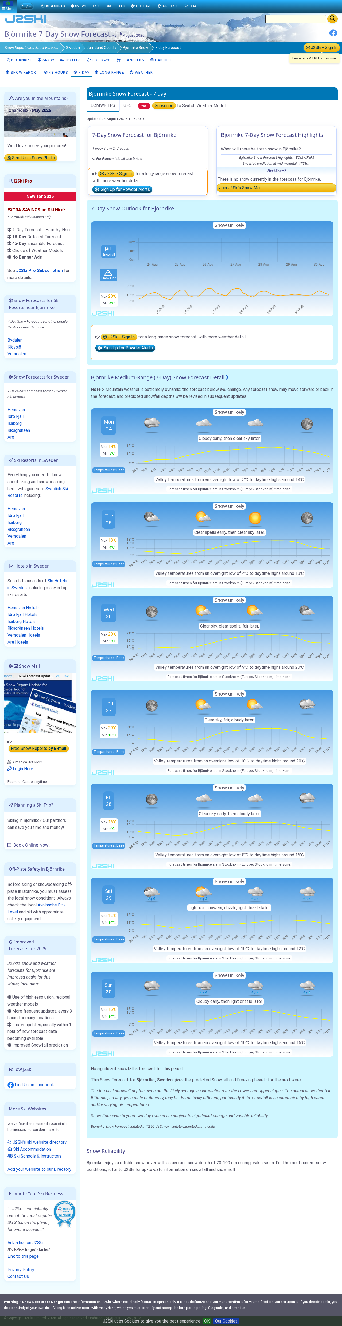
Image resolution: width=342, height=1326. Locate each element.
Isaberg (14, 423)
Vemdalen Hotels (23, 635)
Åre (10, 437)
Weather (143, 72)
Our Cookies (226, 1321)
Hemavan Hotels (23, 607)
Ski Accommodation (31, 1149)
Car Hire (163, 60)
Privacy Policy (20, 1269)
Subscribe (164, 105)
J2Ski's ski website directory (39, 1142)
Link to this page (23, 1256)
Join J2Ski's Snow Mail (240, 187)
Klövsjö (14, 347)
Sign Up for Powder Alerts (124, 189)
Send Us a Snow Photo (33, 158)
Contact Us (18, 1276)
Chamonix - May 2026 (30, 110)
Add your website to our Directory (39, 1169)
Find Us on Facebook (34, 1084)
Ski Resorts (54, 6)
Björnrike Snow (135, 48)
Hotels (73, 60)
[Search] (332, 18)
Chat (193, 6)
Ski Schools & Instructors (37, 1156)
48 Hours (58, 72)
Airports (170, 6)
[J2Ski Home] (25, 22)
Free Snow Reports (38, 748)
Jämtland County (101, 48)
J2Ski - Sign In (323, 47)
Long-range (111, 72)
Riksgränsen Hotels (25, 628)
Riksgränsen (18, 430)
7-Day (83, 72)
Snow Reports (87, 6)
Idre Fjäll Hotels (22, 614)
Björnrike (21, 60)
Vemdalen (16, 353)
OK (207, 1321)
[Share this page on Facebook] (333, 35)
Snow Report (24, 72)
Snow (32, 48)
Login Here (22, 768)
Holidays (101, 60)
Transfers (132, 60)
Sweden (73, 48)
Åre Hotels (17, 642)
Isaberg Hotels (21, 621)
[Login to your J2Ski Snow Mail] (40, 702)
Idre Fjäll (15, 416)
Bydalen (14, 340)
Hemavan (16, 409)
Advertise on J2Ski (25, 1242)
